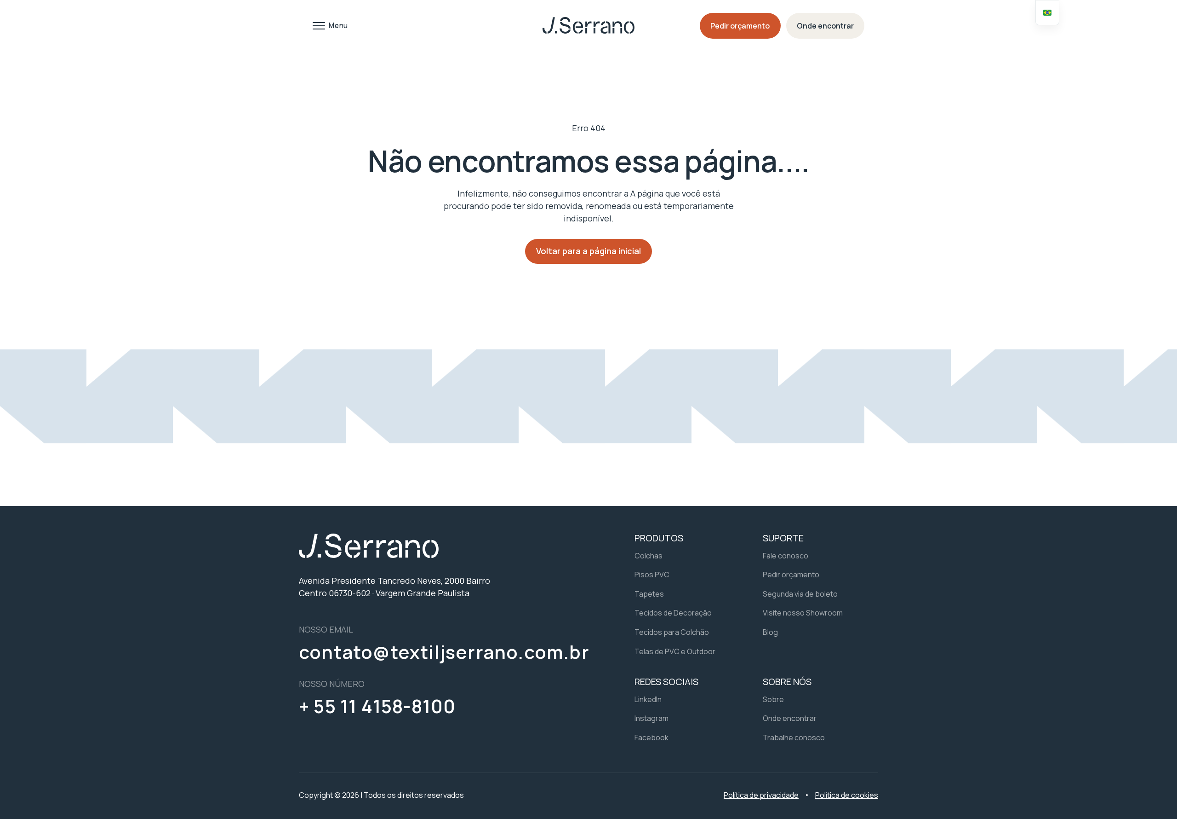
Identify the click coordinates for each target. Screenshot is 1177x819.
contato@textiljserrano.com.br (444, 652)
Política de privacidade (761, 795)
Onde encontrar (825, 26)
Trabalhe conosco (794, 737)
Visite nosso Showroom (803, 613)
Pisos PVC (651, 574)
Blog (770, 632)
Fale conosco (785, 556)
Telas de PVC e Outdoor (674, 651)
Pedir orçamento (740, 26)
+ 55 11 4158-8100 (377, 706)
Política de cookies (846, 795)
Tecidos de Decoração (673, 613)
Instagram (651, 718)
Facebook (651, 737)
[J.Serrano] (588, 25)
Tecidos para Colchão (671, 632)
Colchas (648, 556)
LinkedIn (648, 699)
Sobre (773, 699)
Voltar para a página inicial (588, 250)
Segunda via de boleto (800, 594)
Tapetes (649, 594)
